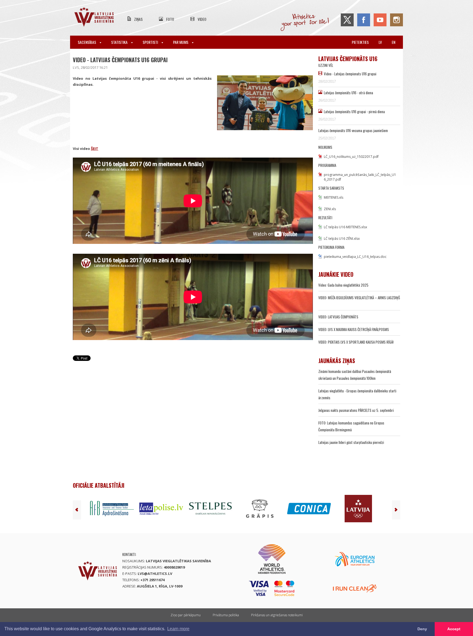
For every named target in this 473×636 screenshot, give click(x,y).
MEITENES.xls (333, 197)
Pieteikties (360, 42)
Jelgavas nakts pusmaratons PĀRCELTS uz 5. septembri (356, 410)
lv (380, 42)
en (393, 42)
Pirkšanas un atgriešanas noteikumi (277, 615)
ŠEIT (94, 148)
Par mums (181, 42)
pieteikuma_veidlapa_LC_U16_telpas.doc (355, 256)
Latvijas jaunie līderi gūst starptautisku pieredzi (351, 442)
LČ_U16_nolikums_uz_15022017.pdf (351, 156)
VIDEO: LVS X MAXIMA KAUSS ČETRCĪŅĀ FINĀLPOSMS (353, 329)
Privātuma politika (226, 615)
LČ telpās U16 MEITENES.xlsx (345, 227)
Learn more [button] (178, 628)
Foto (170, 19)
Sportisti (151, 42)
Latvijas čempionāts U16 (347, 59)
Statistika (119, 42)
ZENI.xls (330, 209)
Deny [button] (422, 629)
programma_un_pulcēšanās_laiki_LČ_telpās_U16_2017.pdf (360, 177)
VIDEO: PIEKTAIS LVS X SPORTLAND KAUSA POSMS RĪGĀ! (356, 342)
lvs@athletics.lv (155, 573)
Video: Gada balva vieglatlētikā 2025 (343, 285)
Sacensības (87, 42)
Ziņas (138, 19)
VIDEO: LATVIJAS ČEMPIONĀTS (338, 317)
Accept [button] (453, 629)
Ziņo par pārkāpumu (186, 615)
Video (202, 19)
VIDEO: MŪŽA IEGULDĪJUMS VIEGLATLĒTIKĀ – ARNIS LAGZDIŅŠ (359, 297)
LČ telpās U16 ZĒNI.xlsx (342, 238)
